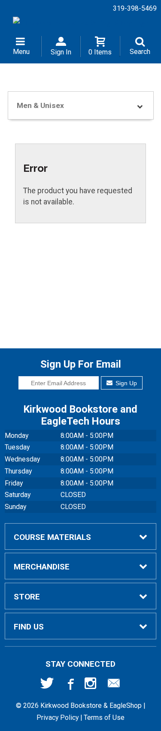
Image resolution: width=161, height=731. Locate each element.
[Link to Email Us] (114, 685)
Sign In (61, 52)
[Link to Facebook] (69, 685)
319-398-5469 (135, 8)
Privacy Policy (57, 717)
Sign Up (125, 383)
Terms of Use (104, 717)
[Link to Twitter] (47, 685)
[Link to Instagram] (91, 685)
